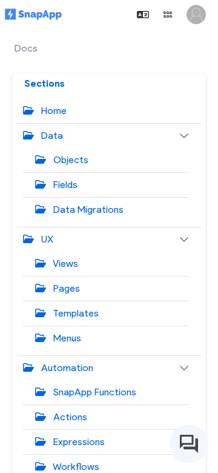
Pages (65, 288)
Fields (64, 184)
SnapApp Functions (93, 392)
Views (64, 263)
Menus (66, 338)
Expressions (78, 442)
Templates (75, 313)
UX (46, 239)
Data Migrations (87, 209)
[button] (143, 14)
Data (51, 135)
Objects (69, 160)
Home (53, 110)
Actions (69, 417)
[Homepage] (33, 14)
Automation (66, 368)
